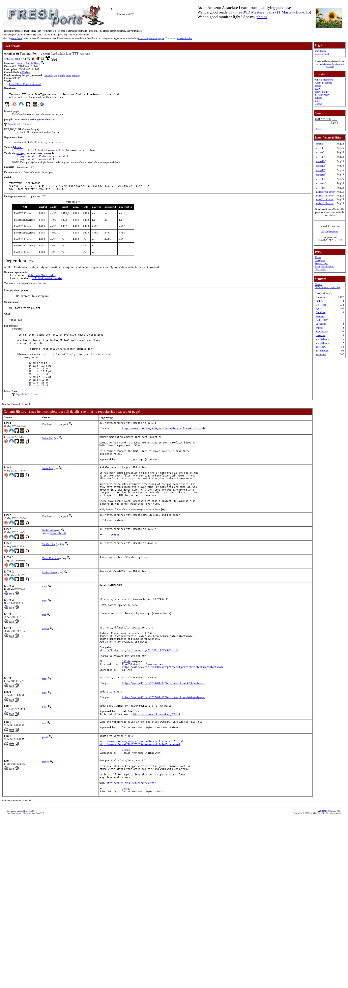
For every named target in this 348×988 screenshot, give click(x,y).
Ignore (319, 308)
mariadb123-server (325, 203)
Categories (320, 260)
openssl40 (320, 183)
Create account (322, 54)
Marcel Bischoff (58, 533)
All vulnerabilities (329, 231)
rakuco (45, 761)
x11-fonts (15, 58)
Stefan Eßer (47, 438)
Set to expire (321, 331)
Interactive (320, 335)
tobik (44, 586)
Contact (318, 103)
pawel (45, 737)
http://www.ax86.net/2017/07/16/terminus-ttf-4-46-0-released (163, 697)
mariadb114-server (325, 195)
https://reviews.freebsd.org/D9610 (156, 714)
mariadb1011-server (325, 191)
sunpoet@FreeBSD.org (28, 63)
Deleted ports (321, 263)
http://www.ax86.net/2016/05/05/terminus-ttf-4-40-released (139, 744)
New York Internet (323, 64)
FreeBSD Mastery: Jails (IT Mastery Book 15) (273, 12)
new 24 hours (322, 339)
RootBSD (330, 67)
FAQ (317, 88)
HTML (324, 811)
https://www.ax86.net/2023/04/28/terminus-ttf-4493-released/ (163, 428)
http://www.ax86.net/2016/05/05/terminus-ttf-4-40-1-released (141, 741)
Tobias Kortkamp (50, 558)
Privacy (318, 97)
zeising (45, 628)
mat (44, 614)
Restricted (320, 316)
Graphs (318, 284)
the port (18, 147)
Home (318, 257)
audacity (76, 75)
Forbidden (320, 312)
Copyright (298, 813)
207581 (126, 788)
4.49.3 (7, 58)
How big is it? (321, 91)
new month (321, 354)
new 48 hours (322, 343)
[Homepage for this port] (6, 105)
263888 (115, 534)
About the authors (323, 82)
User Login (320, 51)
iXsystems (335, 64)
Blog (317, 100)
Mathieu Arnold (49, 572)
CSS (330, 811)
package (20, 153)
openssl (319, 148)
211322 (126, 750)
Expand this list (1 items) (27, 394)
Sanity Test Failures (324, 266)
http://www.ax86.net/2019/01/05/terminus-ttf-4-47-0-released (163, 683)
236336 (126, 661)
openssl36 (320, 174)
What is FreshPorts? (324, 79)
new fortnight (322, 350)
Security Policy (322, 94)
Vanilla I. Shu (48, 544)
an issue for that (184, 38)
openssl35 (320, 165)
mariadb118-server (325, 199)
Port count (320, 297)
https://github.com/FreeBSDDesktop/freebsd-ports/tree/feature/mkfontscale (173, 667)
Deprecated (321, 304)
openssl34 (320, 157)
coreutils (49, 75)
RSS (339, 811)
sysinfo (61, 75)
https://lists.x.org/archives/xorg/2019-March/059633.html (138, 650)
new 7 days (321, 346)
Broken (319, 301)
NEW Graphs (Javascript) (327, 287)
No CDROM (322, 320)
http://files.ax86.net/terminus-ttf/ (131, 783)
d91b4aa (25, 72)
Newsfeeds (320, 269)
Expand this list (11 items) (19, 124)
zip (55, 75)
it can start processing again (151, 38)
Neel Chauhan (49, 530)
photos (261, 16)
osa (44, 723)
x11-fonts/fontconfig (42, 275)
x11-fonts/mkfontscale (47, 278)
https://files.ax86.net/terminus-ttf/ (25, 84)
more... (318, 128)
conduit (319, 143)
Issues (318, 85)
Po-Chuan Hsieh (50, 424)
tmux (68, 75)
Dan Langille (319, 813)
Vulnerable (321, 323)
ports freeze (16, 38)
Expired (319, 327)
